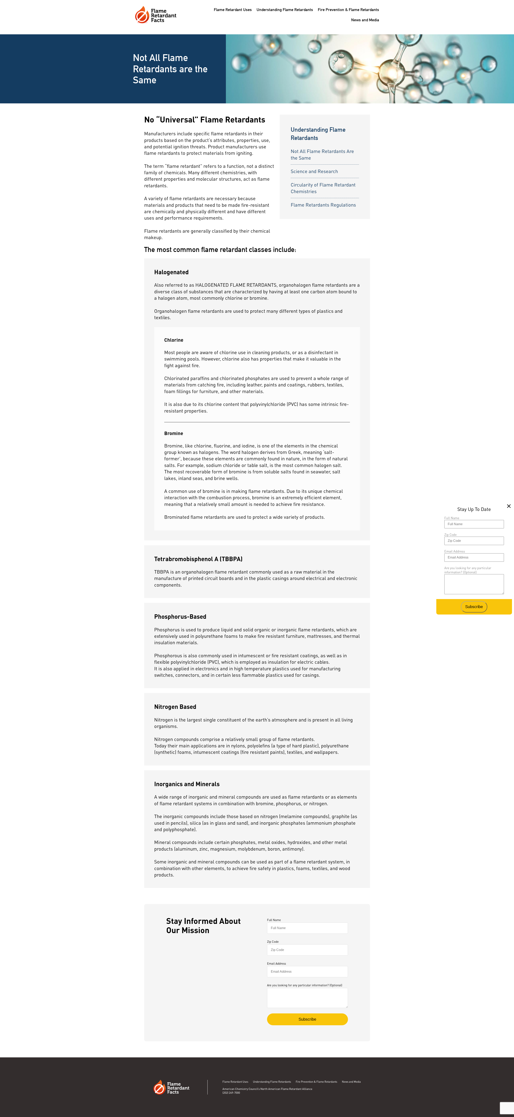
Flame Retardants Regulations (323, 205)
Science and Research (314, 171)
